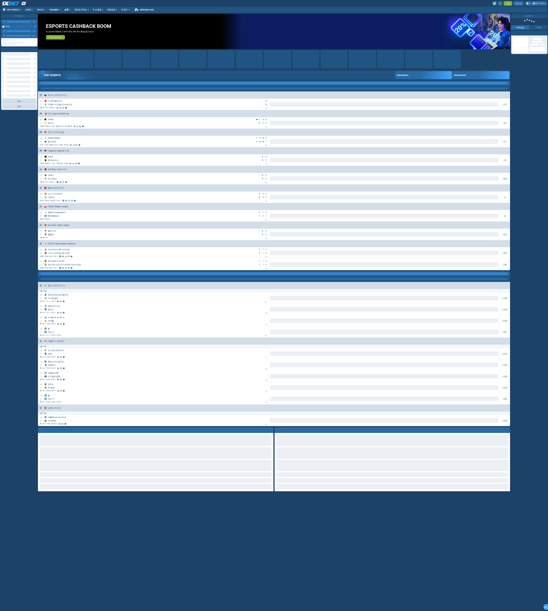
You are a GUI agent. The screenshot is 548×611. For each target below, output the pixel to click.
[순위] (66, 108)
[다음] (35, 36)
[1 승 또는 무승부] (355, 298)
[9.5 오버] (385, 332)
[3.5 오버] (385, 309)
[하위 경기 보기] (266, 108)
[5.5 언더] (494, 332)
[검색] (507, 83)
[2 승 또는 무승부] (374, 298)
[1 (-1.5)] (445, 309)
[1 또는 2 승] (364, 298)
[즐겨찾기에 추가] (41, 104)
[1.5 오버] (475, 298)
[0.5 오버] (475, 365)
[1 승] (325, 298)
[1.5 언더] (494, 298)
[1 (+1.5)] (445, 365)
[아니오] (434, 298)
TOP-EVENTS (52, 75)
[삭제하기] (507, 565)
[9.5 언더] (404, 332)
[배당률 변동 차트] (63, 108)
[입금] (500, 3)
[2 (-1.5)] (464, 365)
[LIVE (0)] (41, 83)
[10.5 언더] (404, 399)
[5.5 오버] (475, 332)
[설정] (528, 3)
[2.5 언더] (404, 298)
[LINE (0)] (41, 273)
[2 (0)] (464, 298)
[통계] (60, 108)
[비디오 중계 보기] (57, 108)
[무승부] (335, 298)
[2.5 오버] (385, 298)
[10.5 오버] (385, 399)
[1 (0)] (445, 298)
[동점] (83, 126)
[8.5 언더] (404, 455)
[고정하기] (41, 101)
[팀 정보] (69, 108)
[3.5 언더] (404, 309)
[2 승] (344, 298)
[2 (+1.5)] (464, 309)
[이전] (29, 36)
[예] (415, 298)
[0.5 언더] (494, 365)
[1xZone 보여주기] (57, 182)
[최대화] (35, 21)
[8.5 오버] (385, 455)
